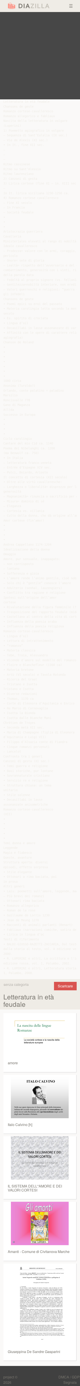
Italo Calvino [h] (20, 1124)
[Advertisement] (40, 56)
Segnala (70, 1382)
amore (13, 1062)
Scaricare (65, 986)
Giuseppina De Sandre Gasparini (34, 1351)
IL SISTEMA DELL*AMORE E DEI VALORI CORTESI (35, 1188)
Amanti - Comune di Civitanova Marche (39, 1251)
